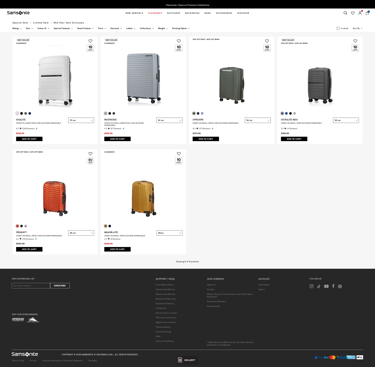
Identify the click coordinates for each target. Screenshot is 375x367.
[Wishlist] (352, 13)
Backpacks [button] (192, 13)
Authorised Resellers (216, 301)
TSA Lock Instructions (166, 317)
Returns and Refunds (165, 294)
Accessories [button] (224, 13)
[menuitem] (134, 13)
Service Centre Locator (166, 313)
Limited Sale (41, 22)
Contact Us (161, 308)
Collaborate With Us (165, 289)
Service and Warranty (166, 298)
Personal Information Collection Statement (62, 360)
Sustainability (213, 306)
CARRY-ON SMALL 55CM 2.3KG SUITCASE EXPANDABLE (216, 123)
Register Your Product (166, 322)
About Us (211, 284)
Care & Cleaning (163, 331)
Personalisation (163, 327)
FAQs (158, 336)
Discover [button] (243, 13)
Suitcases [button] (173, 13)
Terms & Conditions (165, 341)
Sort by (356, 28)
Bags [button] (208, 13)
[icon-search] (345, 13)
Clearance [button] (155, 13)
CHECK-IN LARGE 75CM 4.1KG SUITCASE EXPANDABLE (38, 123)
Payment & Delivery (165, 303)
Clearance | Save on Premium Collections (187, 5)
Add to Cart (29, 139)
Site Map (92, 360)
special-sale (20, 22)
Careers (210, 289)
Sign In (261, 289)
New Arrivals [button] (134, 13)
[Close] (197, 357)
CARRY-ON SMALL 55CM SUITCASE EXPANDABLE (301, 123)
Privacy (33, 360)
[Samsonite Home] (18, 13)
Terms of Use (18, 360)
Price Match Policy (164, 284)
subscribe (60, 285)
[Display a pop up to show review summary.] (37, 128)
